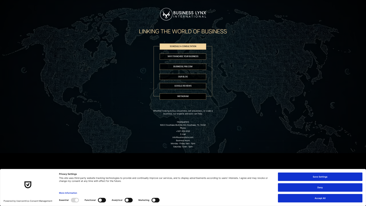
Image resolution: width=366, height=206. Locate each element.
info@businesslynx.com (183, 137)
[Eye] (183, 14)
